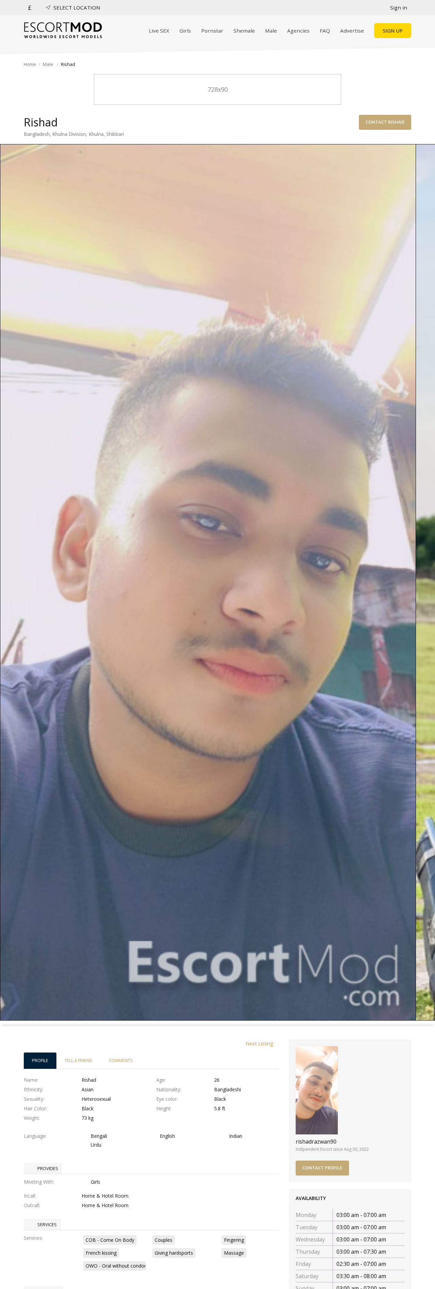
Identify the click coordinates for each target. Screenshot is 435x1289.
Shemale (244, 30)
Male (271, 30)
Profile (40, 1060)
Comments (121, 1060)
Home (30, 64)
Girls (185, 30)
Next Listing (259, 1043)
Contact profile (322, 1168)
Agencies (298, 30)
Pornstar (212, 30)
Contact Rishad (385, 122)
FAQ (325, 30)
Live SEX (159, 30)
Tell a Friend (78, 1060)
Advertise (352, 30)
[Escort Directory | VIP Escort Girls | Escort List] (63, 30)
